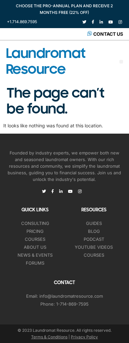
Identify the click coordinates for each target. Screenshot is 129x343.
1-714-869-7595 (72, 304)
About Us (35, 247)
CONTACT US (108, 34)
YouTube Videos (94, 247)
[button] (121, 62)
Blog (94, 231)
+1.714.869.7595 (22, 21)
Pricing (35, 231)
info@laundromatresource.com (71, 296)
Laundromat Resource (46, 61)
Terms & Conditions (49, 336)
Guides (94, 223)
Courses (35, 239)
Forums (35, 263)
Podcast (94, 239)
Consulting (35, 223)
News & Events (35, 255)
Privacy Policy (84, 336)
